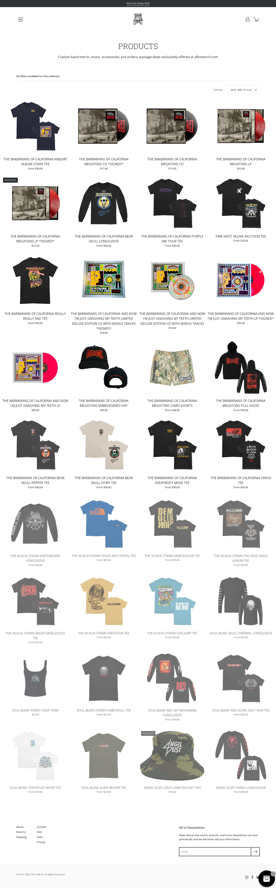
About (20, 827)
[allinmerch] (138, 19)
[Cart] (256, 19)
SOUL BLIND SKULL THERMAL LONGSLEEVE (241, 632)
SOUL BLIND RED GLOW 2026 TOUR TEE (241, 710)
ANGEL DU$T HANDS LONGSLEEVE (241, 787)
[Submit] (255, 851)
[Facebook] (252, 877)
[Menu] (20, 19)
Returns (21, 832)
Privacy (41, 842)
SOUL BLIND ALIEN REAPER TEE (103, 787)
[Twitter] (258, 877)
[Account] (247, 19)
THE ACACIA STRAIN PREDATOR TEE (103, 632)
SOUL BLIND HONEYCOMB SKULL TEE (104, 710)
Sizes (40, 837)
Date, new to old (241, 89)
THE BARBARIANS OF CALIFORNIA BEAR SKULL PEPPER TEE (35, 480)
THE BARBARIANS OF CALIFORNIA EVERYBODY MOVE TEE (172, 480)
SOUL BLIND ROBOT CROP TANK (35, 710)
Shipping (21, 837)
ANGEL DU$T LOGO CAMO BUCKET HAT (172, 787)
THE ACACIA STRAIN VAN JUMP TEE (172, 632)
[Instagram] (247, 877)
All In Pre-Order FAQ (138, 3)
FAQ (39, 832)
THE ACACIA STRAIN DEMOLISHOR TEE (172, 555)
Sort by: (218, 90)
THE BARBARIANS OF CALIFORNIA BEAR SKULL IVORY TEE (104, 480)
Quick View (35, 126)
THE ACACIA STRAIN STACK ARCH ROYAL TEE (104, 555)
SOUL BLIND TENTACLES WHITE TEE (35, 787)
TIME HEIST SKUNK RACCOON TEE (240, 236)
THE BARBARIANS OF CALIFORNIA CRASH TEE (241, 480)
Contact (41, 827)
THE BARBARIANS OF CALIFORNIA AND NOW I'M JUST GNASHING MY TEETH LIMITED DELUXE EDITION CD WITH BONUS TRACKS (172, 318)
